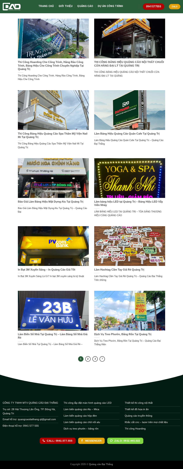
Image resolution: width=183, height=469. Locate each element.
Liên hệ (76, 18)
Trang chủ (46, 6)
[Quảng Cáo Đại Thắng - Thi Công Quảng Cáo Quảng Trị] (18, 6)
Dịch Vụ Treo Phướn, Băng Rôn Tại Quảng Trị (122, 334)
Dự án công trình (110, 6)
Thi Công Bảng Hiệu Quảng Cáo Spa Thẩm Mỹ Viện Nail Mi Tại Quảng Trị (52, 135)
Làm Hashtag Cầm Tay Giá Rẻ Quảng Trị (119, 269)
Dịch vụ (46, 18)
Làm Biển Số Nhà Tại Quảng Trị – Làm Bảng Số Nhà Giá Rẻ (52, 336)
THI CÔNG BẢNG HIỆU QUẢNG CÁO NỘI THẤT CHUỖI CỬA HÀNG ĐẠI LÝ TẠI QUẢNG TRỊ (129, 64)
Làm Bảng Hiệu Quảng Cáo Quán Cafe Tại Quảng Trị (127, 133)
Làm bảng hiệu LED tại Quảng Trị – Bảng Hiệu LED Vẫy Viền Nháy (128, 203)
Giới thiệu (66, 6)
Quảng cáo (85, 6)
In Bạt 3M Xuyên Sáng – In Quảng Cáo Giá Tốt (46, 269)
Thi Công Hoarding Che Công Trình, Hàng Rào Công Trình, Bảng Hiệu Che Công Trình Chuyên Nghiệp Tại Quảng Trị (51, 66)
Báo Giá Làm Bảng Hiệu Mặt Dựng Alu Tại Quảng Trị (50, 201)
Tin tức (61, 18)
